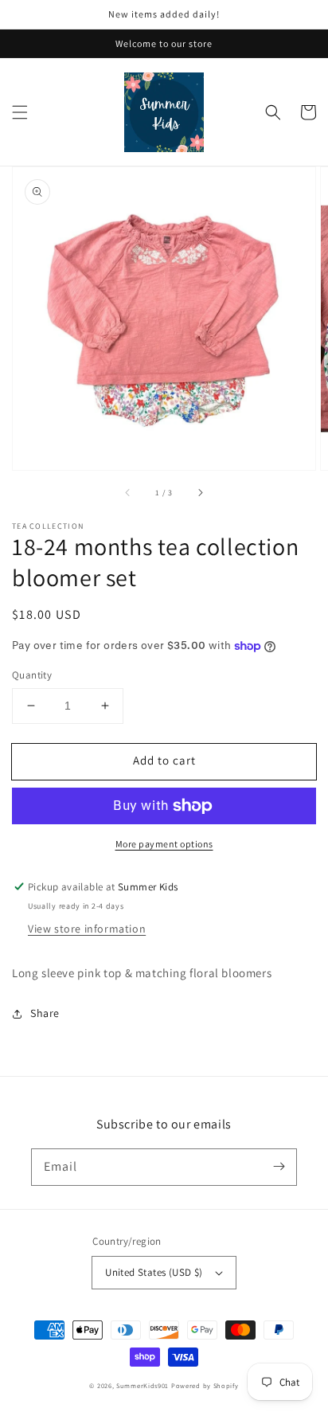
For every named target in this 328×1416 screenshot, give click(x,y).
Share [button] (45, 1013)
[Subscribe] (278, 1166)
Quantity (32, 675)
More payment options (164, 844)
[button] (19, 112)
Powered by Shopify (205, 1385)
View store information (87, 928)
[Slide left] (128, 492)
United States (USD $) (153, 1272)
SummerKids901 (142, 1385)
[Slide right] (199, 492)
